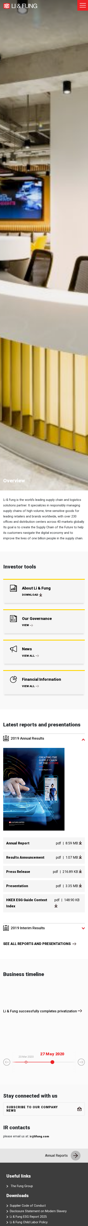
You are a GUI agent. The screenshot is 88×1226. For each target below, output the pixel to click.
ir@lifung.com (39, 1136)
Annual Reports (57, 1156)
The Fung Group (22, 1186)
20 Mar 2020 (26, 1056)
